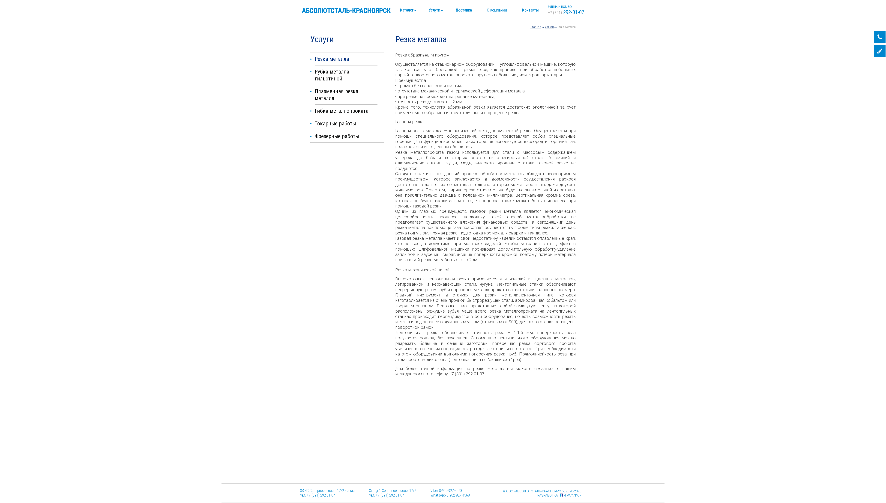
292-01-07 (566, 12)
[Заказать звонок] (880, 37)
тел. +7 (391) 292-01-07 (317, 495)
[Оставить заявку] (880, 51)
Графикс (572, 495)
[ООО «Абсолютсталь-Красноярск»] (346, 10)
